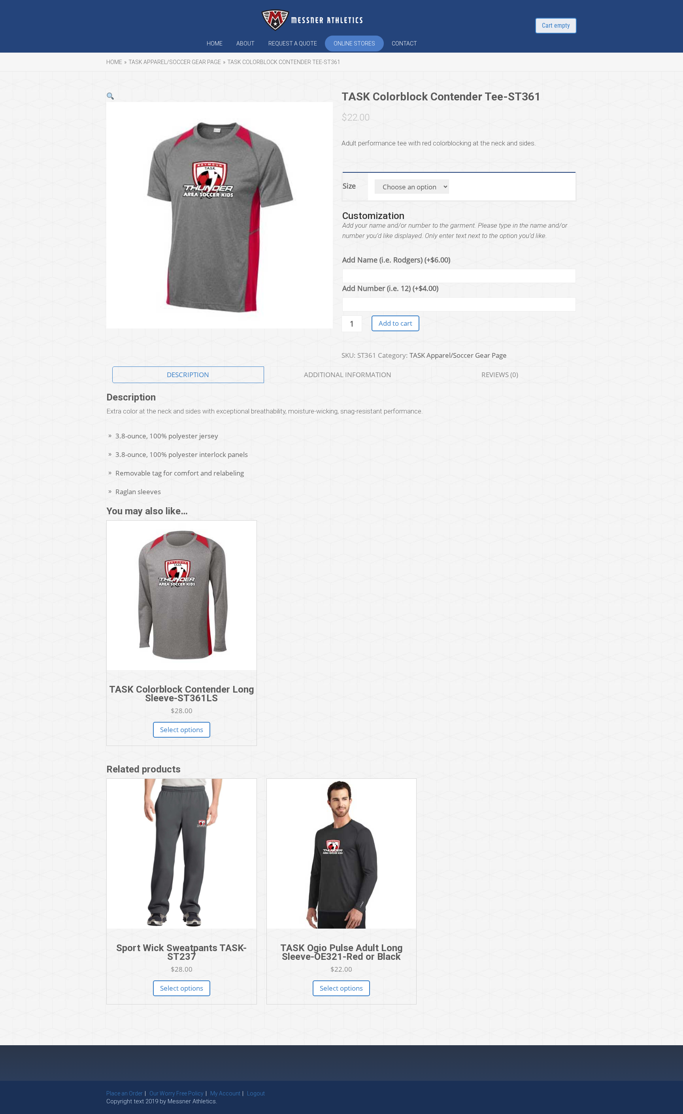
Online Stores (354, 43)
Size (349, 186)
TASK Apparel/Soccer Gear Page (174, 62)
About (245, 43)
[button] (110, 96)
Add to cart (395, 323)
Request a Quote (292, 43)
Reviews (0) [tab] (499, 374)
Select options (181, 729)
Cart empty (556, 25)
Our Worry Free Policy (176, 1093)
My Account (225, 1093)
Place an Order (124, 1093)
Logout (256, 1093)
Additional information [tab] (347, 374)
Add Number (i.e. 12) (390, 288)
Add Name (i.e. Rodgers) (396, 259)
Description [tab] (188, 374)
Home (215, 43)
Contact (404, 43)
